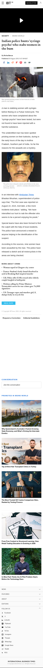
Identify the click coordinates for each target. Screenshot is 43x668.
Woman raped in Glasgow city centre (18, 268)
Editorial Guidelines (31, 318)
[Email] (25, 63)
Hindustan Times (26, 195)
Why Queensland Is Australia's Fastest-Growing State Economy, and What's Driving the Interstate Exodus (20, 431)
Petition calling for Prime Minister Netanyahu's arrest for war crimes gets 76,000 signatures (21, 286)
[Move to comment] (29, 63)
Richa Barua (8, 55)
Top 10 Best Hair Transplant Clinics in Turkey (19, 467)
